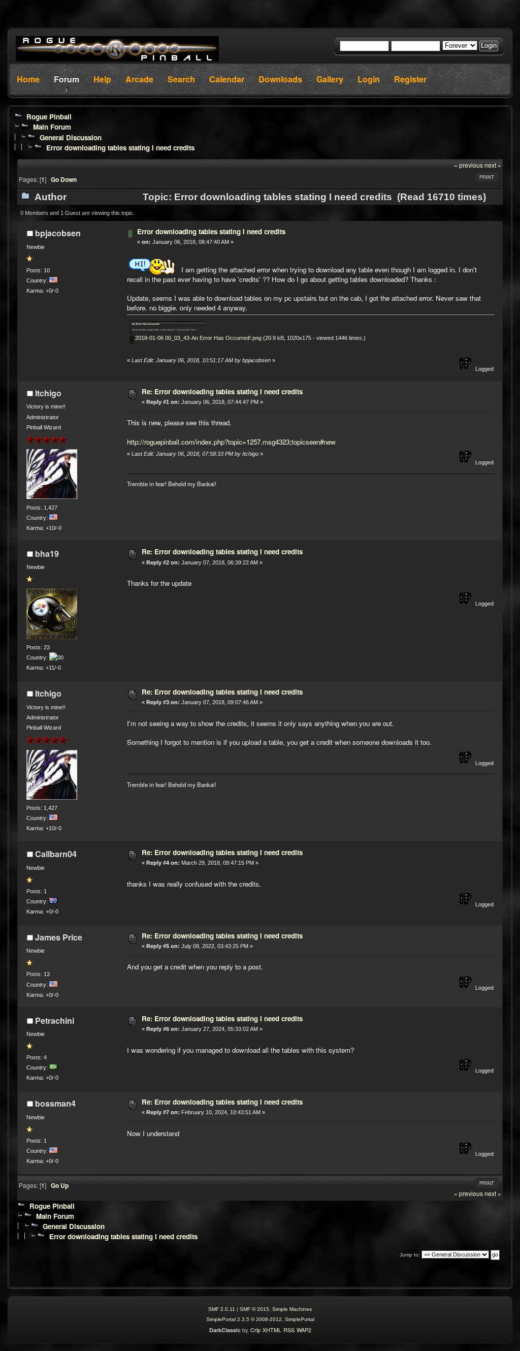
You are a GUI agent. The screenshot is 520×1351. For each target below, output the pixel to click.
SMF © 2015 (254, 1309)
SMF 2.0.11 (221, 1309)
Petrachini (54, 1020)
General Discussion (71, 137)
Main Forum (52, 127)
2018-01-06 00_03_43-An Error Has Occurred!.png (198, 338)
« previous (468, 165)
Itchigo (48, 393)
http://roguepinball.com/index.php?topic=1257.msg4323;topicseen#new (231, 442)
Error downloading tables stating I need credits (120, 147)
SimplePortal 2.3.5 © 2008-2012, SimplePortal (260, 1319)
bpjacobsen (58, 233)
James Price (58, 937)
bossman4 (55, 1103)
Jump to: (410, 1255)
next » (492, 165)
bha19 (47, 553)
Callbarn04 (56, 854)
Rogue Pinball (49, 116)
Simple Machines (292, 1309)
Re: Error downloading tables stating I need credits (222, 391)
